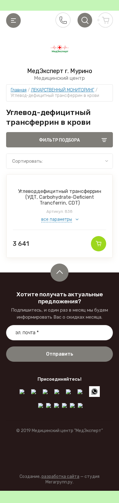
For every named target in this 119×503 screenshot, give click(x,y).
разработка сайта (60, 476)
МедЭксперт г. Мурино (59, 71)
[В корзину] (98, 243)
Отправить (59, 354)
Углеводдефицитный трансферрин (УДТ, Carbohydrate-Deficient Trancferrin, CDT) (59, 197)
